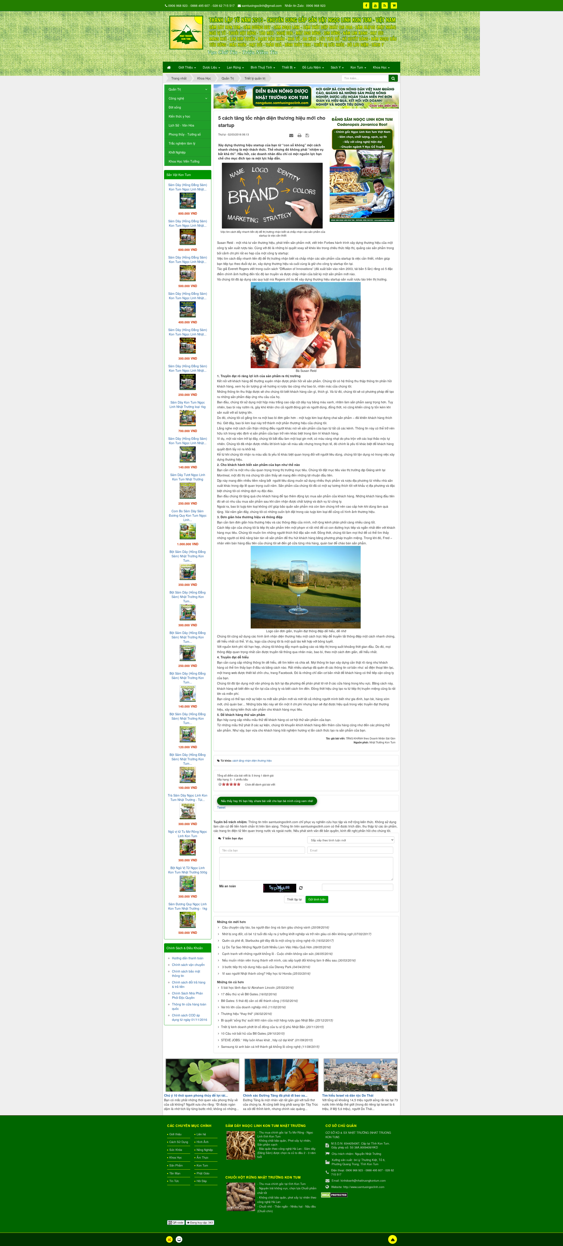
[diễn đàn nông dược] (306, 96)
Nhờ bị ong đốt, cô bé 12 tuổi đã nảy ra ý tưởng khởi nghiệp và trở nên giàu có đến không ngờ (287, 934)
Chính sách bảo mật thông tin (186, 973)
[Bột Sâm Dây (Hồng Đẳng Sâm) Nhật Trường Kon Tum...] (187, 571)
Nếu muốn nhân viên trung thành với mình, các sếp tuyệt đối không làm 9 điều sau (279, 960)
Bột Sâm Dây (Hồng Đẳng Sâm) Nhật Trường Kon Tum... (188, 556)
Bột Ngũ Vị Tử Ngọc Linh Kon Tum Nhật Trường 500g (187, 870)
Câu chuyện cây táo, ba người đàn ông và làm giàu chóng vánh (266, 927)
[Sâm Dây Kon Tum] (362, 167)
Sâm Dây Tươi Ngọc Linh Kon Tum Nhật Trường (187, 477)
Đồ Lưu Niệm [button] (312, 67)
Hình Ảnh (202, 1142)
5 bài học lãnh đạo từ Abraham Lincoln (248, 987)
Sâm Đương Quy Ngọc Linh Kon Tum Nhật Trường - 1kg (187, 906)
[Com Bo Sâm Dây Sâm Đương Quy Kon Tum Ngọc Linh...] (187, 531)
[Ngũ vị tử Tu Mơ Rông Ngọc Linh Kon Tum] (187, 847)
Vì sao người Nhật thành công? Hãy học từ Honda (257, 973)
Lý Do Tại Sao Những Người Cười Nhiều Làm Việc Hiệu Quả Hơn (267, 947)
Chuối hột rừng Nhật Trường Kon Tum (263, 1177)
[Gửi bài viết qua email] (291, 135)
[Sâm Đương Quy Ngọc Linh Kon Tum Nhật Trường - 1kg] (187, 919)
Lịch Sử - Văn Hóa (181, 125)
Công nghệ (176, 98)
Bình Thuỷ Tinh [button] (262, 67)
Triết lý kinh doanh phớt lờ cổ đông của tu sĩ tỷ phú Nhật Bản (263, 1027)
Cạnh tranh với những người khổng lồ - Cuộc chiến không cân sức (268, 953)
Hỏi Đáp (202, 1181)
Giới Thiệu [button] (186, 67)
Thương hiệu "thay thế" (237, 1013)
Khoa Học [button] (380, 67)
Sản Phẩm (176, 1165)
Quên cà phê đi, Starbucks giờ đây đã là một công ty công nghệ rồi (268, 940)
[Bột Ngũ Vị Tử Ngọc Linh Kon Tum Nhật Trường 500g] (187, 883)
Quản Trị (175, 89)
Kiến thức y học (179, 116)
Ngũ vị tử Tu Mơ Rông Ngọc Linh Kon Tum (187, 833)
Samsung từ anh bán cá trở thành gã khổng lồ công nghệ (261, 1046)
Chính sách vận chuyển (188, 964)
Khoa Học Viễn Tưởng (184, 161)
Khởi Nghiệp (177, 152)
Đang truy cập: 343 (201, 1222)
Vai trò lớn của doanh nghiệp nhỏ (244, 1007)
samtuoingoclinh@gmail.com (262, 5)
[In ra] (300, 135)
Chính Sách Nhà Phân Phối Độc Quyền (187, 995)
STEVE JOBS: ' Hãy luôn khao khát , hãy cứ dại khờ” (257, 1040)
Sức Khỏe (175, 1150)
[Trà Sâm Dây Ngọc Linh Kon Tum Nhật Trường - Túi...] (187, 810)
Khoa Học (175, 1157)
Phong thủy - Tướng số (185, 134)
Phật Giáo (203, 1173)
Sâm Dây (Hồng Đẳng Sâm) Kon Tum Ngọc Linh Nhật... (187, 187)
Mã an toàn (227, 886)
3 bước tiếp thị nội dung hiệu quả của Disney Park (256, 967)
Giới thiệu (175, 1134)
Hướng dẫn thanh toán (187, 958)
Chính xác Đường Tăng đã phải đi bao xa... (275, 1095)
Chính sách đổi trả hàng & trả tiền (188, 984)
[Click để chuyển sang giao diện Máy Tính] (179, 1239)
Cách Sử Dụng (178, 1142)
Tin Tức (174, 1181)
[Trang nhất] (169, 67)
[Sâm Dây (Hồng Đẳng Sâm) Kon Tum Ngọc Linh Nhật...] (187, 200)
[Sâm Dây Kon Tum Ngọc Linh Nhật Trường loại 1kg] (187, 417)
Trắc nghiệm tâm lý (182, 143)
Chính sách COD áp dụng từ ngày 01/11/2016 (189, 1017)
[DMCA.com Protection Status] (334, 1194)
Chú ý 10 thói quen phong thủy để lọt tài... (196, 1095)
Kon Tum (202, 1165)
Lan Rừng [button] (234, 67)
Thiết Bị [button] (287, 67)
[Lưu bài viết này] (307, 135)
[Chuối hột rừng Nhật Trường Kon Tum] (241, 1197)
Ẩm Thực (202, 1157)
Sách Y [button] (336, 67)
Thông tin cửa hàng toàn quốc (189, 1006)
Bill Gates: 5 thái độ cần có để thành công (250, 1000)
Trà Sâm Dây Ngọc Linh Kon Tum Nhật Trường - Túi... (187, 797)
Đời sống (175, 107)
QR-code (177, 1222)
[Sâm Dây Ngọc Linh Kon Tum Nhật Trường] (241, 1146)
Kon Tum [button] (357, 67)
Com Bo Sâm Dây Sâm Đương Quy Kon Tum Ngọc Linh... (188, 515)
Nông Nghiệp (205, 1150)
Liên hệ (201, 1134)
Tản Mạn (174, 1173)
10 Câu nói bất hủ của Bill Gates (243, 1033)
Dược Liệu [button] (210, 67)
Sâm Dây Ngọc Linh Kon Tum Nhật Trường (265, 1125)
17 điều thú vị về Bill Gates (239, 994)
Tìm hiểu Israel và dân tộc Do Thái (347, 1095)
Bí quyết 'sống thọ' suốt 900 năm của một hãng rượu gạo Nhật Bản (267, 1020)
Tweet (221, 807)
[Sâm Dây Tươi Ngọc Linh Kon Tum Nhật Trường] (187, 490)
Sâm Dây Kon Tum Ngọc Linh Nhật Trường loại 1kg (188, 404)
